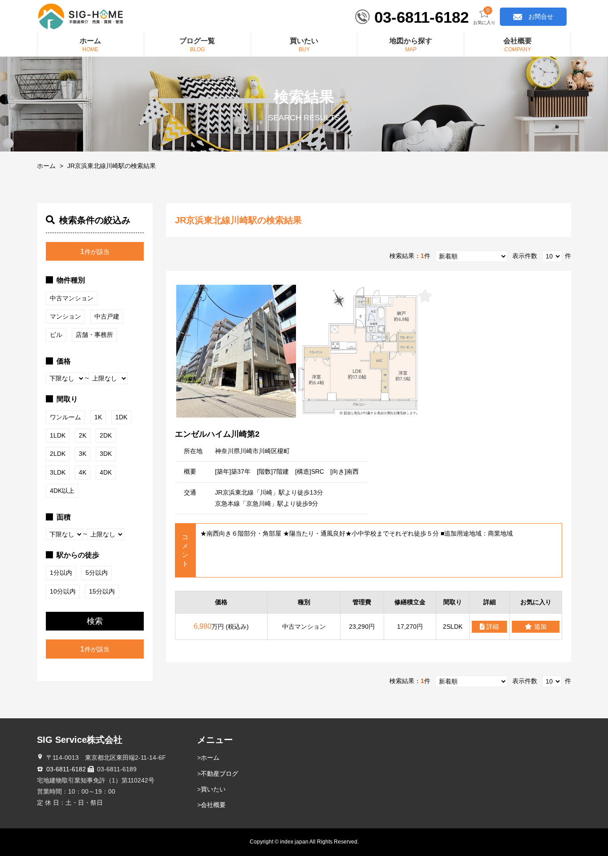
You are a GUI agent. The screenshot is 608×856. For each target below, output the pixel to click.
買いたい (213, 789)
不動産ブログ (219, 773)
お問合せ (540, 16)
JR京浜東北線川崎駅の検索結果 (111, 165)
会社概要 (213, 804)
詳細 (492, 626)
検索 (95, 621)
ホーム (46, 165)
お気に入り (484, 16)
